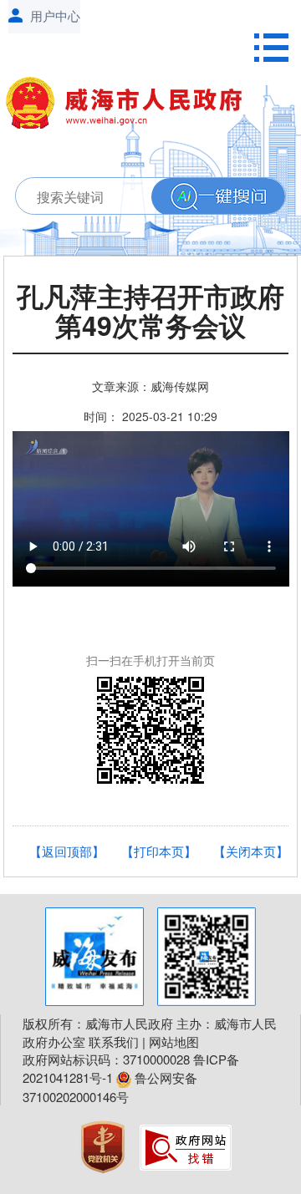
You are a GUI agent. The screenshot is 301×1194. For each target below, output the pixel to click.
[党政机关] (104, 1145)
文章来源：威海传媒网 (150, 386)
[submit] (218, 197)
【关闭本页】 (250, 851)
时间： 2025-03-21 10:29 (150, 416)
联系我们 (114, 1041)
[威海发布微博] (94, 956)
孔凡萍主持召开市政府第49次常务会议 (150, 313)
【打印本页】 (158, 851)
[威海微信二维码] (206, 956)
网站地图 (174, 1041)
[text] (145, 197)
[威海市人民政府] (131, 106)
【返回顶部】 (67, 851)
